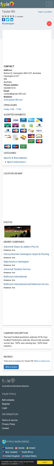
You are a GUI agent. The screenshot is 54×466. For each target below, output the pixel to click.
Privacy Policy (8, 424)
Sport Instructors (16, 161)
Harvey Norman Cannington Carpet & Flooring (26, 254)
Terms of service (10, 420)
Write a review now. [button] (42, 361)
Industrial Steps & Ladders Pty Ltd (21, 246)
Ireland (31, 448)
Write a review (11, 367)
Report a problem (45, 12)
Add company (8, 400)
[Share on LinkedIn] (11, 19)
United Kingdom (12, 456)
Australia (9, 448)
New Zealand (11, 452)
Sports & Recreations (15, 157)
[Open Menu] (49, 4)
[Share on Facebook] (3, 19)
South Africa (27, 452)
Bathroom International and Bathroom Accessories (27, 284)
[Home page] (7, 4)
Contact (5, 428)
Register (6, 404)
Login (4, 408)
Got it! (45, 462)
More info (20, 464)
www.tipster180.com (13, 100)
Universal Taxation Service (17, 269)
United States (30, 456)
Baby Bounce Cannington (16, 261)
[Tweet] (7, 19)
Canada (20, 448)
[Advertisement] (23, 47)
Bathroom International (15, 276)
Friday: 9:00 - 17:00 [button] (12, 109)
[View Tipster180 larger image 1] (17, 231)
